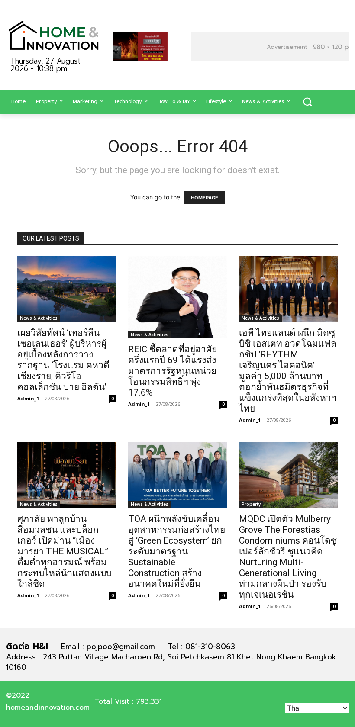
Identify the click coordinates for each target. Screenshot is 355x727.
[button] (307, 102)
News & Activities (39, 318)
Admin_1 (28, 398)
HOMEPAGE (204, 198)
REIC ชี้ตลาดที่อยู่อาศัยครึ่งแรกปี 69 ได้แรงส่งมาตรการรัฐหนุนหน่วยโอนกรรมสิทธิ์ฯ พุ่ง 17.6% (172, 371)
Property (251, 504)
